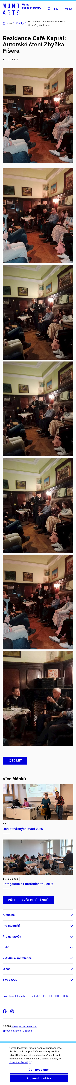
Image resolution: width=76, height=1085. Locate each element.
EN (56, 9)
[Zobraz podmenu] (68, 915)
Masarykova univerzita (24, 1026)
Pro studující (11, 925)
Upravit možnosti (18, 1062)
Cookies (27, 1030)
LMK (6, 947)
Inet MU (35, 996)
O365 (66, 996)
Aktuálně (9, 914)
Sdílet (16, 760)
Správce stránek (12, 1030)
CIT (57, 996)
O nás (6, 968)
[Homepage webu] (22, 9)
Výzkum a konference (17, 958)
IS (44, 996)
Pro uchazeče (12, 936)
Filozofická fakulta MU (15, 996)
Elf (50, 996)
